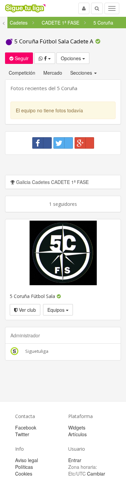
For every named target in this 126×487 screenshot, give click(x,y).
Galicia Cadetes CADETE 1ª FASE (52, 182)
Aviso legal (26, 460)
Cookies (23, 473)
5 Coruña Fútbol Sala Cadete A (54, 41)
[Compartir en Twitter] (63, 143)
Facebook (25, 427)
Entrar (74, 460)
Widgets (76, 427)
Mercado (52, 72)
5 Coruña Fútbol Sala (33, 296)
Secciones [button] (81, 72)
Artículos (77, 434)
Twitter (22, 434)
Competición (22, 72)
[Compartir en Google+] (84, 143)
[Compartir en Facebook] (42, 143)
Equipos (56, 309)
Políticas (24, 466)
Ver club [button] (26, 309)
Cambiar (96, 473)
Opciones (71, 58)
